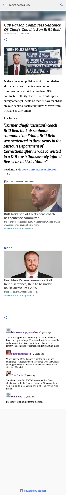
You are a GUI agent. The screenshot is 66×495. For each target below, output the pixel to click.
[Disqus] (33, 365)
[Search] (62, 5)
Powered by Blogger (34, 490)
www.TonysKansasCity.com (39, 169)
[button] (5, 40)
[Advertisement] (33, 449)
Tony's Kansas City (19, 5)
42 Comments (23, 33)
